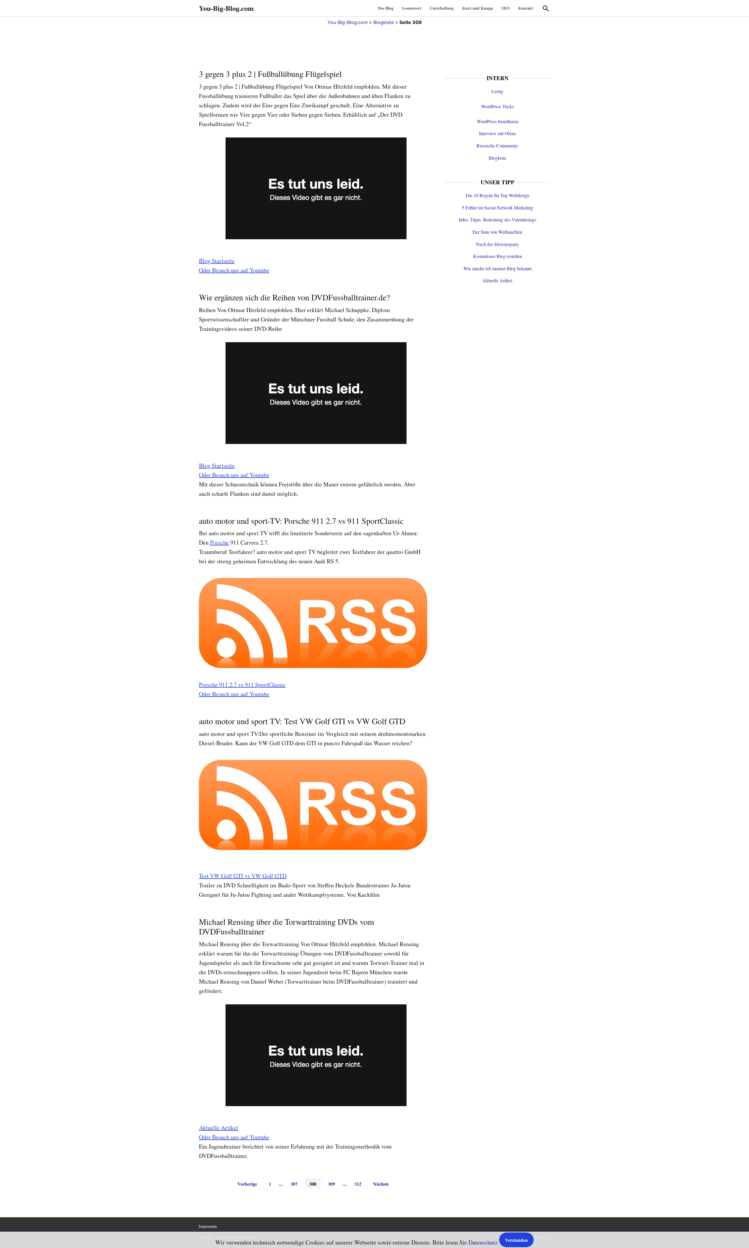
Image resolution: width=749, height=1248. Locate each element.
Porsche (219, 542)
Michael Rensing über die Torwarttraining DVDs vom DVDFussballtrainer (286, 926)
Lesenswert (411, 8)
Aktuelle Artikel (218, 1128)
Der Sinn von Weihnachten (497, 232)
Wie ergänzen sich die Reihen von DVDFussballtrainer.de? (294, 297)
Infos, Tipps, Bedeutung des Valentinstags (497, 219)
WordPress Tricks (497, 106)
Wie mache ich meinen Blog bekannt (497, 268)
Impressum (208, 1226)
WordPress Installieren (497, 121)
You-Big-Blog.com (226, 8)
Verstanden (516, 1240)
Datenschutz (483, 1242)
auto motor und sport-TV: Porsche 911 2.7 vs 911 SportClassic (301, 520)
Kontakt (525, 8)
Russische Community (497, 145)
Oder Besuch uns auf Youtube (234, 270)
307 (294, 1183)
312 (357, 1183)
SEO (505, 8)
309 (331, 1183)
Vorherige (247, 1183)
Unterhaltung (442, 8)
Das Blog (386, 8)
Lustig (497, 91)
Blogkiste (383, 22)
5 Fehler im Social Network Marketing (497, 207)
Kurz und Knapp (477, 8)
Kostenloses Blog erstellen (497, 256)
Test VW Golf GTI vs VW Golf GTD (242, 876)
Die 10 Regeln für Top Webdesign (497, 195)
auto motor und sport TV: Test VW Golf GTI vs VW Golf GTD (302, 721)
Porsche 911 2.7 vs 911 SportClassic (242, 684)
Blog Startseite (217, 261)
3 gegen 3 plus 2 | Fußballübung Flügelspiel (270, 73)
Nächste (381, 1183)
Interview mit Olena (497, 133)
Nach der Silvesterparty (497, 244)
